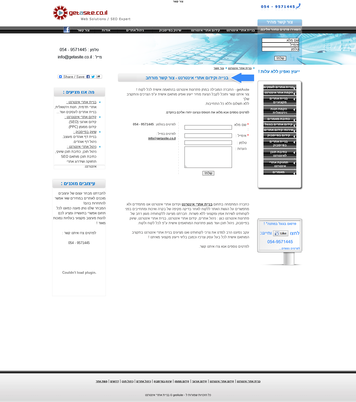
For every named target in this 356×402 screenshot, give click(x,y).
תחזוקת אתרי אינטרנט (278, 164)
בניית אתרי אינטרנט (240, 30)
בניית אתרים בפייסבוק (278, 143)
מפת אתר (101, 381)
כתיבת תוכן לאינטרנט (278, 153)
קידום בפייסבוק (278, 135)
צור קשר (83, 30)
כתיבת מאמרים (278, 119)
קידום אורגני (199, 381)
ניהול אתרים (135, 30)
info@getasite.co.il (162, 138)
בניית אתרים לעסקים (278, 87)
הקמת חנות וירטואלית (279, 110)
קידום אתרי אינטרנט (205, 30)
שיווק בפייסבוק (170, 30)
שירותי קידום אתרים (278, 130)
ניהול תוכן (127, 381)
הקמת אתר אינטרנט (279, 92)
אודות (106, 30)
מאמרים (279, 172)
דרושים (114, 381)
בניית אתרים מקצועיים (278, 100)
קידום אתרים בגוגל (278, 124)
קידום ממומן (182, 381)
